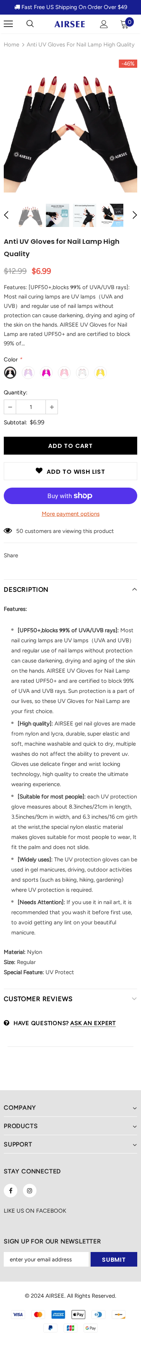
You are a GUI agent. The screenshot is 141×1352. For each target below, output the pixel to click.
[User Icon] (104, 24)
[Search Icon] (30, 24)
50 (19, 531)
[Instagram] (29, 1190)
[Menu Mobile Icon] (8, 23)
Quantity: (15, 392)
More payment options (71, 513)
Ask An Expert (93, 1023)
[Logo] (70, 23)
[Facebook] (10, 1190)
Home (11, 44)
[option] (70, 126)
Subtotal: (15, 422)
